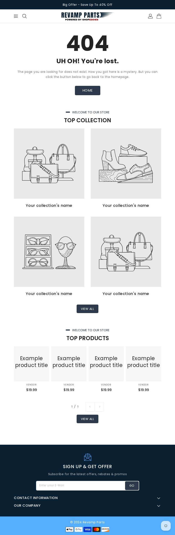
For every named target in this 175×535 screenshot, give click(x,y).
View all (87, 309)
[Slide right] (99, 406)
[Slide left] (90, 406)
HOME (87, 90)
